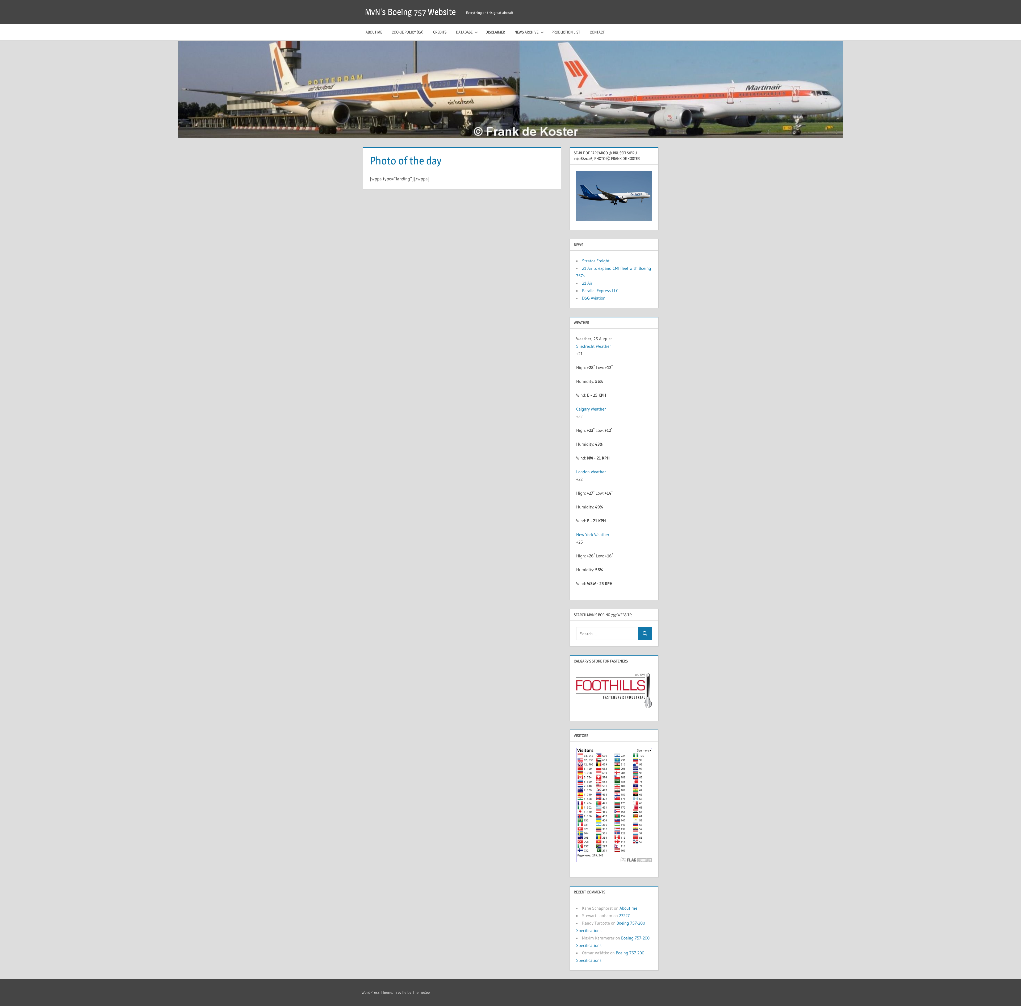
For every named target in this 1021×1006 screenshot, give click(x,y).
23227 (624, 915)
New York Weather (592, 534)
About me (374, 32)
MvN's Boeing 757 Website (410, 12)
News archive (526, 32)
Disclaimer (495, 32)
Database (464, 32)
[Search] (645, 633)
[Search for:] (607, 633)
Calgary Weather (591, 409)
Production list (565, 32)
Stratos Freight (596, 260)
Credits (439, 32)
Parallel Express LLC (600, 290)
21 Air (587, 283)
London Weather (591, 471)
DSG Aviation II (595, 298)
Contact (597, 32)
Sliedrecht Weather (594, 346)
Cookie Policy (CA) (408, 32)
